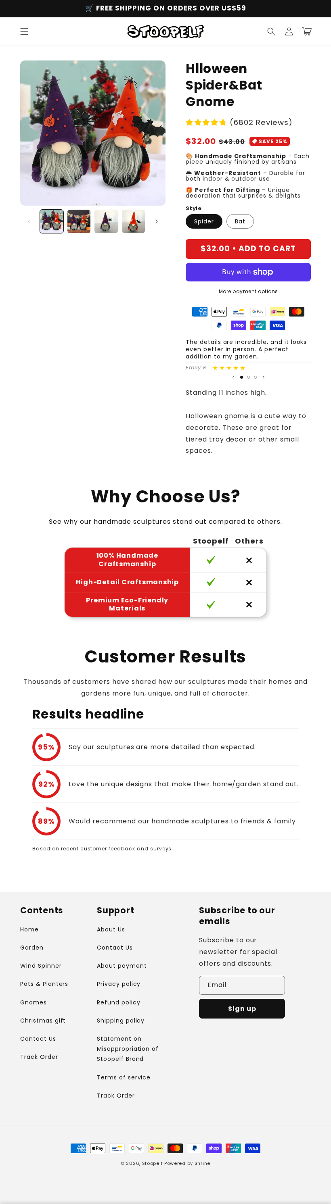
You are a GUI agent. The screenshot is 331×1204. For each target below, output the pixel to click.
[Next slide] (264, 377)
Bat (240, 221)
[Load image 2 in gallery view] (79, 221)
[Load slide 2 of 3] (248, 377)
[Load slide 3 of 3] (255, 377)
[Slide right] (157, 221)
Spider (204, 221)
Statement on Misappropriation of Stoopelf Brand (128, 1049)
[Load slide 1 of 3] (241, 377)
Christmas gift (43, 1021)
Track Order (39, 1057)
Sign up (242, 1008)
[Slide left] (29, 221)
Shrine (202, 1163)
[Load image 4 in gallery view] (133, 221)
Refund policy (118, 1002)
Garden (32, 948)
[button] (24, 31)
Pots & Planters (44, 984)
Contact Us (38, 1039)
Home (29, 929)
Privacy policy (118, 984)
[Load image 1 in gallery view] (51, 221)
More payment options (248, 291)
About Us (111, 929)
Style (193, 208)
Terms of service (124, 1077)
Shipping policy (121, 1021)
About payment (122, 966)
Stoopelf (152, 1163)
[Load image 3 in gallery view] (106, 221)
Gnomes (33, 1002)
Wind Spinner (41, 966)
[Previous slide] (233, 377)
